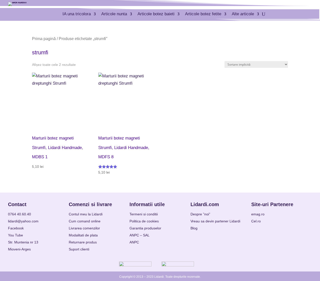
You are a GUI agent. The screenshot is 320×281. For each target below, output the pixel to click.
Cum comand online (84, 221)
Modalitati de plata (83, 235)
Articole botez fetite (203, 14)
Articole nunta (114, 14)
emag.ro (257, 214)
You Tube (15, 235)
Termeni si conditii (144, 214)
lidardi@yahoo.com (23, 221)
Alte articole (243, 14)
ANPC (134, 242)
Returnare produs (83, 242)
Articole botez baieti (156, 14)
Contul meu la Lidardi (85, 214)
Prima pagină (44, 39)
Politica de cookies (144, 221)
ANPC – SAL (140, 235)
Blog (194, 228)
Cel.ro (256, 221)
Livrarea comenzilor (84, 228)
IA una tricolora (76, 14)
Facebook (16, 228)
